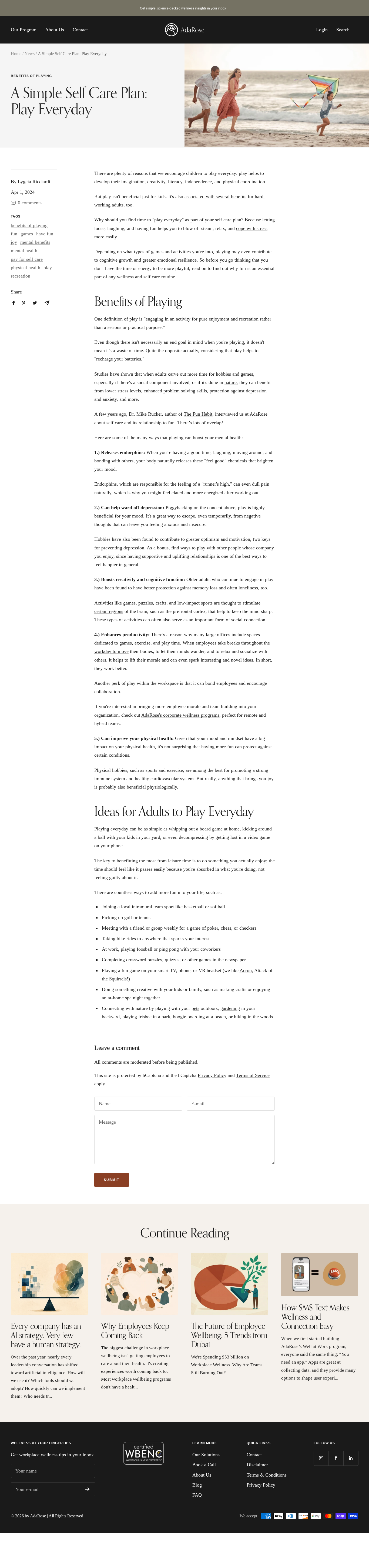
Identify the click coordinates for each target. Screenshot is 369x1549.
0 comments (30, 202)
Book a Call (204, 1464)
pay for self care (27, 259)
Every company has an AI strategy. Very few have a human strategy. (46, 1335)
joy (14, 242)
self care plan (228, 219)
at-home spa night (125, 997)
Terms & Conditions (267, 1475)
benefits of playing (31, 76)
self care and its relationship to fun (140, 422)
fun (14, 233)
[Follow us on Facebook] (335, 1458)
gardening (230, 1008)
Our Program (23, 29)
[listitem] (13, 303)
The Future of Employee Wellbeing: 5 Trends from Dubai (229, 1335)
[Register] (87, 1489)
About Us (54, 29)
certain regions (108, 611)
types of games (148, 251)
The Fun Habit (198, 414)
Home (16, 53)
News (30, 53)
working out (247, 492)
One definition (108, 319)
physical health (25, 267)
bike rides (126, 938)
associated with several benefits (215, 196)
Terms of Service (253, 1075)
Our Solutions (206, 1454)
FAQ (197, 1495)
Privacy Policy (212, 1075)
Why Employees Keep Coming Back (135, 1330)
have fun (44, 233)
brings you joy (259, 778)
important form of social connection (230, 619)
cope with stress (251, 228)
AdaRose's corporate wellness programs (180, 715)
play (47, 267)
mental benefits (35, 242)
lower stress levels (123, 390)
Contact (80, 29)
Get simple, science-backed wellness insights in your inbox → (185, 8)
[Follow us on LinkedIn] (350, 1458)
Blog (197, 1485)
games (27, 233)
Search (343, 29)
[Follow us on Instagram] (321, 1458)
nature (230, 382)
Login (322, 29)
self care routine (159, 276)
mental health (24, 250)
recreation (20, 276)
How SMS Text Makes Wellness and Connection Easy (315, 1316)
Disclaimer (257, 1464)
